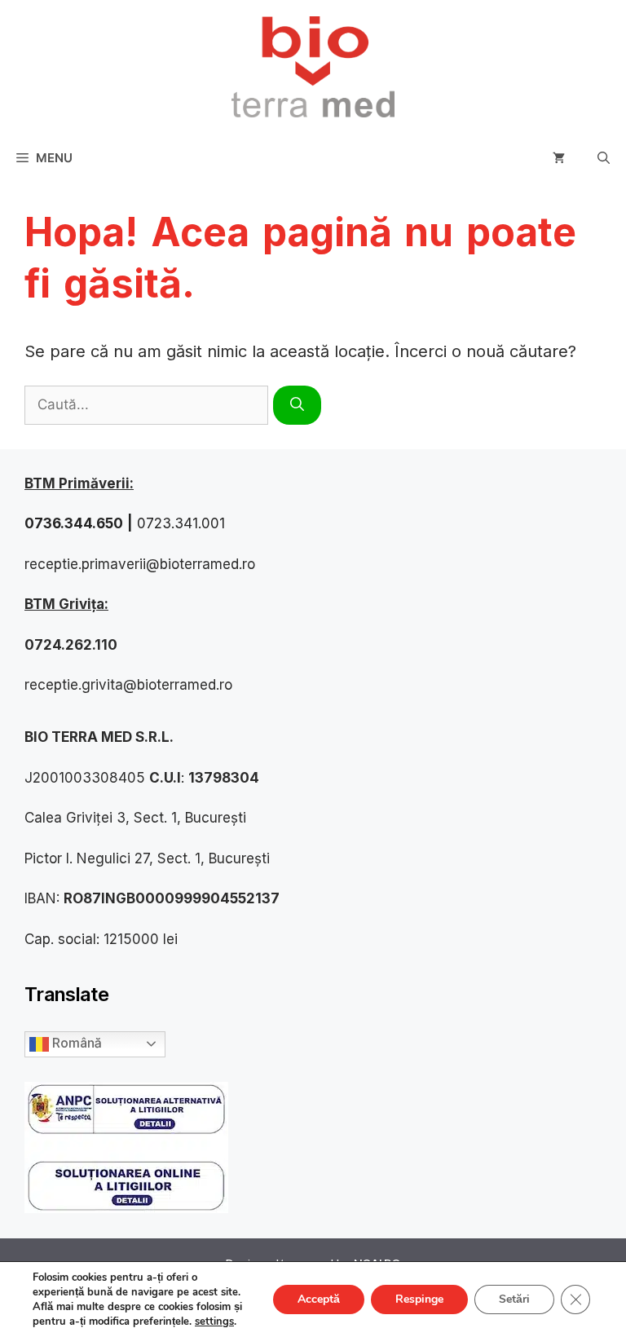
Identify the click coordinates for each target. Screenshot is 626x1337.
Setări (514, 1299)
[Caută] (297, 405)
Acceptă (319, 1299)
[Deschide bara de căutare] (603, 158)
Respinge (419, 1299)
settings (214, 1321)
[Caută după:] (148, 403)
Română (75, 1043)
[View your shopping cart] (558, 158)
